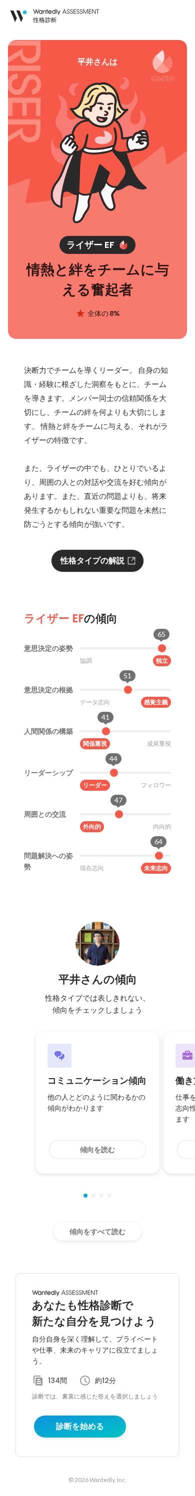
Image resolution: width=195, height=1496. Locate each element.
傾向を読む (97, 1150)
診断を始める (80, 1426)
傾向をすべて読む (98, 1232)
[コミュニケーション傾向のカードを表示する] (86, 1196)
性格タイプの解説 (92, 560)
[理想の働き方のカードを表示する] (110, 1196)
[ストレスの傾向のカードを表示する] (102, 1196)
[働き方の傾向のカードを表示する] (94, 1196)
